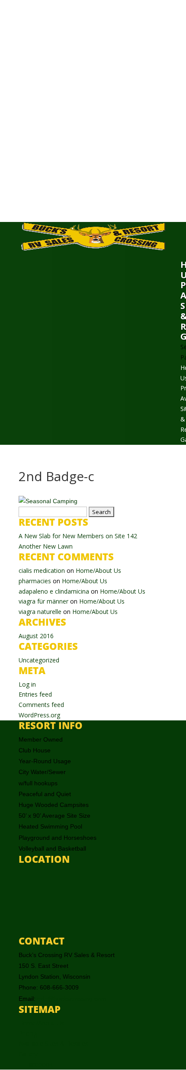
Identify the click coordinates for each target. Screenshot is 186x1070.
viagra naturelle (40, 611)
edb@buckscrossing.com (71, 998)
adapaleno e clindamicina (54, 591)
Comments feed (41, 704)
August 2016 (36, 636)
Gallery (28, 1054)
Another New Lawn (46, 546)
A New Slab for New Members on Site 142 (78, 536)
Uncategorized (39, 660)
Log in (27, 684)
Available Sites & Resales (53, 1043)
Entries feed (35, 694)
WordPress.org (39, 715)
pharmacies (35, 581)
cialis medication (42, 570)
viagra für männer (43, 601)
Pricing (28, 1033)
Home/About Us (98, 570)
